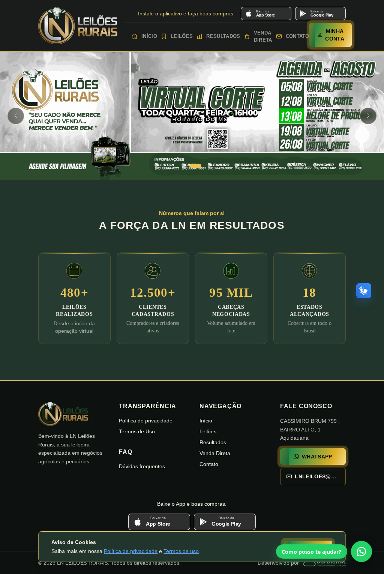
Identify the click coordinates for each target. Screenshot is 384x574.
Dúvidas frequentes (142, 466)
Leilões (180, 36)
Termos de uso (181, 551)
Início (147, 36)
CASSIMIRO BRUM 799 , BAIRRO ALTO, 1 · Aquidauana (310, 429)
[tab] (189, 166)
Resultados (221, 36)
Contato (296, 36)
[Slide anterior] (16, 116)
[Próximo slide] (368, 116)
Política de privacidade (131, 551)
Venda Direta (261, 36)
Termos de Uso (137, 431)
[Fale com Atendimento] (361, 551)
